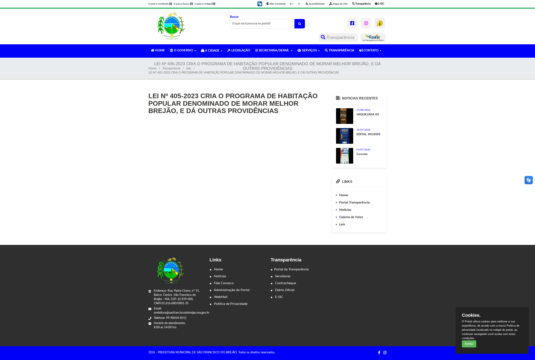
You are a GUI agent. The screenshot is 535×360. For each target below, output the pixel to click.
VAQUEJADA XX (368, 114)
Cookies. (471, 315)
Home (152, 68)
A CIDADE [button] (212, 50)
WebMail (220, 297)
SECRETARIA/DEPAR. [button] (274, 50)
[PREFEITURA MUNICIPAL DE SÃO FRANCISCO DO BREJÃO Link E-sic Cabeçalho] (379, 23)
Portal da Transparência (291, 269)
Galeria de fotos (351, 217)
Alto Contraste (277, 4)
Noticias (345, 209)
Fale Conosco (223, 283)
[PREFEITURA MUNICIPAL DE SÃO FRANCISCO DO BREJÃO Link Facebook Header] (352, 23)
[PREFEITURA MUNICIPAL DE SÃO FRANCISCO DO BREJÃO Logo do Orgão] (171, 26)
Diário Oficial (284, 290)
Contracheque (285, 283)
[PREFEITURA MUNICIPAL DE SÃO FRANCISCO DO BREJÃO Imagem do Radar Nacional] (373, 37)
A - (299, 4)
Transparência (340, 37)
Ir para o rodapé (205, 4)
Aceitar (469, 343)
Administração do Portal (231, 290)
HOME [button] (159, 50)
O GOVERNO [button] (183, 50)
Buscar (234, 16)
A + (292, 4)
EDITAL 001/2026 (368, 134)
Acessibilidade (316, 4)
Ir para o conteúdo (159, 4)
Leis (188, 68)
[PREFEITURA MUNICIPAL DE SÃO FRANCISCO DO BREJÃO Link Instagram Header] (366, 23)
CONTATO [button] (371, 50)
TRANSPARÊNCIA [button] (341, 50)
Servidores (282, 276)
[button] (259, 3)
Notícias (219, 276)
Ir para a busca (183, 4)
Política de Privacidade (230, 303)
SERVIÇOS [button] (309, 50)
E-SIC (278, 297)
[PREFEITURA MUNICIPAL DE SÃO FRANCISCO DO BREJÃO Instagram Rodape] (385, 353)
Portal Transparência (354, 202)
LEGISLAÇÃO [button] (240, 50)
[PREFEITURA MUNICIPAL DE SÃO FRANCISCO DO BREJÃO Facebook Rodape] (379, 353)
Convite (362, 154)
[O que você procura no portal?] (299, 23)
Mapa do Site (340, 4)
